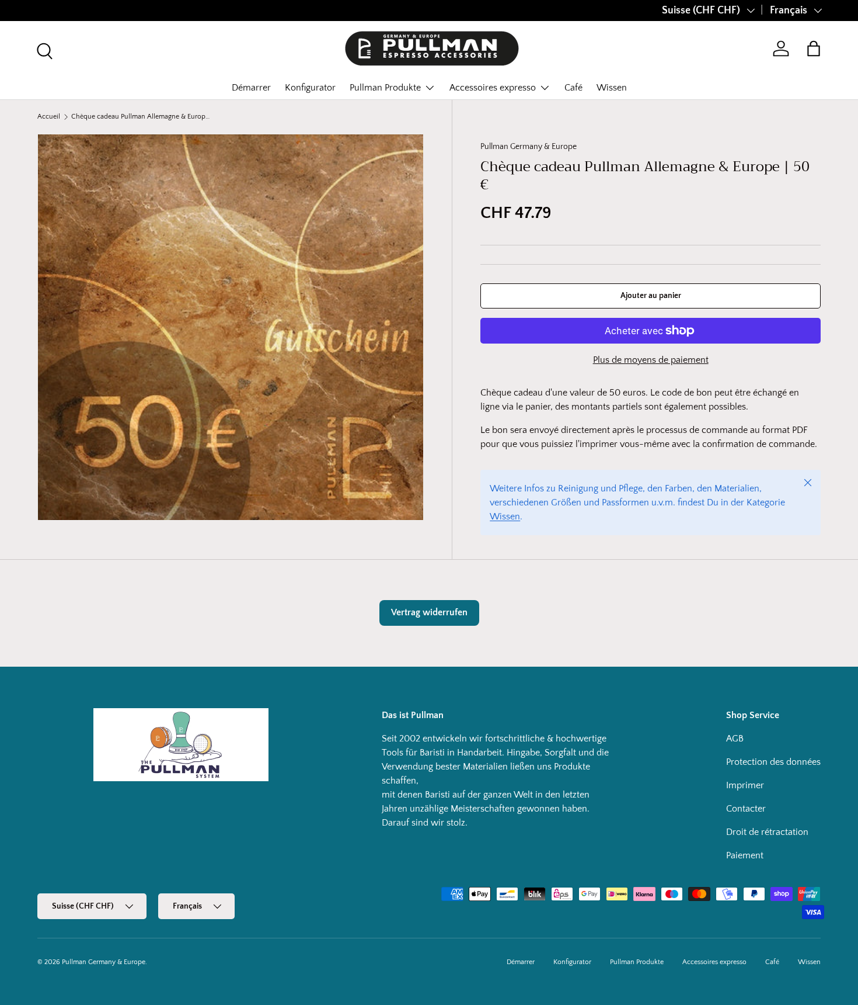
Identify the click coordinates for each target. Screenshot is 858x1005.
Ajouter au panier (650, 295)
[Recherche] (43, 50)
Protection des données (773, 762)
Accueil (48, 116)
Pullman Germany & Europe (528, 146)
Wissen (612, 87)
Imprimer (745, 785)
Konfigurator (310, 87)
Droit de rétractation (767, 832)
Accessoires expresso (492, 87)
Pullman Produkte (385, 87)
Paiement (744, 855)
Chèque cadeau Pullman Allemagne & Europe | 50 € (141, 116)
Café (573, 87)
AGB (735, 738)
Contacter (746, 808)
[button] (813, 48)
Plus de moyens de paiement (651, 360)
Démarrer (251, 87)
